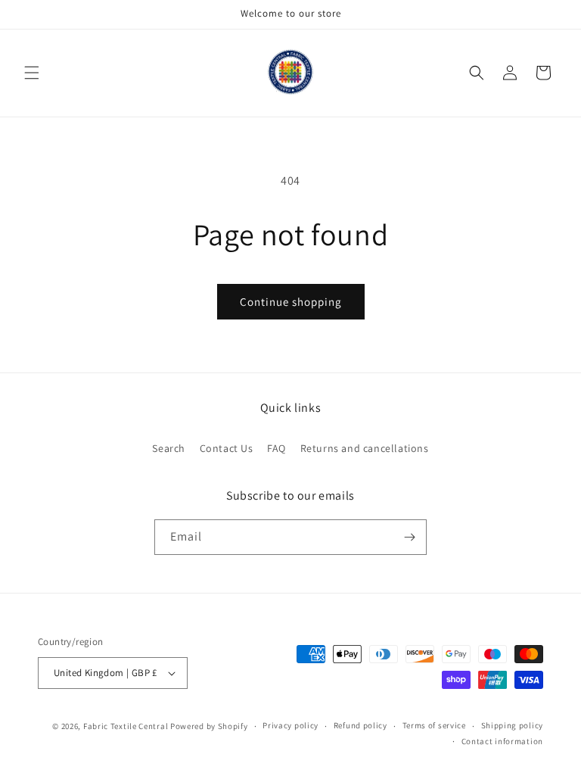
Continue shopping (291, 302)
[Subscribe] (409, 537)
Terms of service (434, 725)
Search (168, 448)
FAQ (276, 448)
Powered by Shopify (209, 726)
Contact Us (226, 448)
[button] (31, 72)
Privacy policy (290, 725)
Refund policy (360, 725)
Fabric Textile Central (125, 726)
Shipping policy (512, 725)
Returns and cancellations (364, 448)
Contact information (502, 741)
